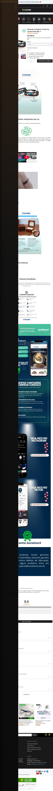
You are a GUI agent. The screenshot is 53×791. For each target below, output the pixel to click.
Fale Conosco (30, 745)
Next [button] (50, 711)
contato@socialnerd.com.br (37, 764)
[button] (32, 33)
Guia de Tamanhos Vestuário (34, 749)
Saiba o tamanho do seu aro (34, 747)
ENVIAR (34, 735)
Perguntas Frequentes (32, 743)
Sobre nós (29, 751)
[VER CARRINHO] (47, 6)
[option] (24, 56)
